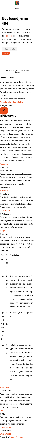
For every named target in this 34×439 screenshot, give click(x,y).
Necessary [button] (4, 164)
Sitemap (17, 72)
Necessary (5, 167)
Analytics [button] (3, 230)
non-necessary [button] (5, 427)
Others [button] (2, 410)
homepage (8, 36)
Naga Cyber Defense (17, 3)
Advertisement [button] (5, 387)
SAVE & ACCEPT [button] (6, 434)
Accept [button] (2, 102)
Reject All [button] (8, 102)
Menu (17, 8)
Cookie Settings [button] (18, 102)
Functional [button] (4, 191)
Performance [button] (5, 211)
